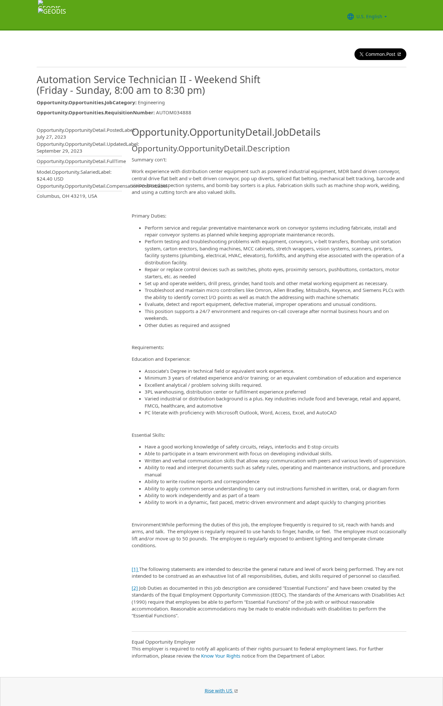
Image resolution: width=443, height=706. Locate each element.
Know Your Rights (220, 655)
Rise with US (219, 690)
